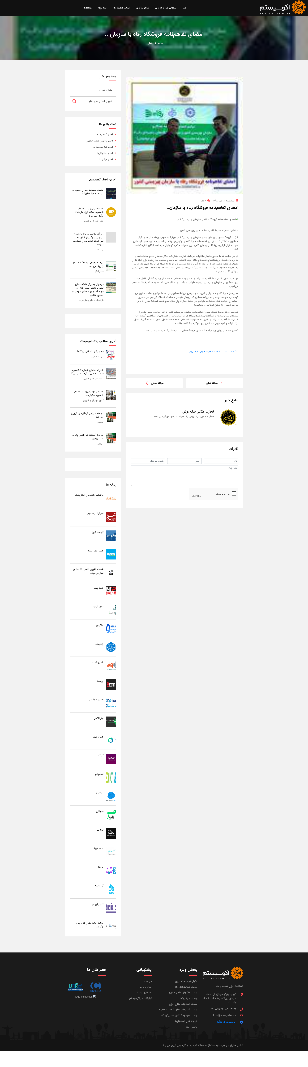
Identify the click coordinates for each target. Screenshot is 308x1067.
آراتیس (99, 625)
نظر (203, 201)
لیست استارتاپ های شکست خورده (178, 1009)
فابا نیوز (99, 830)
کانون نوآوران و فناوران (93, 221)
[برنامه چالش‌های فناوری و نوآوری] (111, 926)
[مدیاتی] (111, 815)
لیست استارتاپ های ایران (183, 1004)
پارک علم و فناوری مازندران (91, 300)
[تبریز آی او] (111, 908)
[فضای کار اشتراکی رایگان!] (111, 355)
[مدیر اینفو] (111, 610)
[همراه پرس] (111, 740)
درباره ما (147, 981)
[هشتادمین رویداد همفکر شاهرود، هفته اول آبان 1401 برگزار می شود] (111, 212)
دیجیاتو (99, 793)
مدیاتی (99, 811)
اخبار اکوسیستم (105, 134)
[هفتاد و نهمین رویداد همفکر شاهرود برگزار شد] (111, 395)
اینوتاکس (98, 718)
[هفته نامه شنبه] (111, 554)
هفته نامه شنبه (95, 551)
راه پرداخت (97, 662)
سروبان (100, 422)
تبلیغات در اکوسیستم (140, 998)
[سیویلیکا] (96, 987)
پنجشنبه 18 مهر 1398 (223, 201)
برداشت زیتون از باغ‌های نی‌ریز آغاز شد (87, 415)
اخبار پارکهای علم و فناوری (99, 141)
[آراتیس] (111, 629)
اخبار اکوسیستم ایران (186, 981)
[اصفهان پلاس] (111, 703)
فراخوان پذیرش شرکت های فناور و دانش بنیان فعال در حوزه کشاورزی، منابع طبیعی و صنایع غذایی (87, 289)
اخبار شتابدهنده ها (103, 147)
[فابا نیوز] (111, 833)
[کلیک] (111, 759)
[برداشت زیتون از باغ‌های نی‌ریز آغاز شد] (111, 417)
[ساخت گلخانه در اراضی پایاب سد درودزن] (111, 438)
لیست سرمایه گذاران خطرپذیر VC (179, 1015)
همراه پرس (97, 737)
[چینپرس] (111, 647)
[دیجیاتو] (111, 796)
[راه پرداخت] (111, 666)
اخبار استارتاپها (105, 153)
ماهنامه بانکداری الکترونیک (89, 495)
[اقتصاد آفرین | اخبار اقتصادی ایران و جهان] (111, 573)
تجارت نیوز (97, 532)
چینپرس (99, 644)
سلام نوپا (98, 848)
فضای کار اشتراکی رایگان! (90, 352)
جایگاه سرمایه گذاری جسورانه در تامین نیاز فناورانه (87, 192)
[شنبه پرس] (111, 591)
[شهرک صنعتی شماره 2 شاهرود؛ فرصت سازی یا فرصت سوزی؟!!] (111, 373)
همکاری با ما (144, 992)
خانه (160, 43)
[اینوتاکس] (111, 722)
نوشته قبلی (212, 383)
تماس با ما (146, 987)
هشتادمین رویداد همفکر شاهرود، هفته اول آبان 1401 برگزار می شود (89, 212)
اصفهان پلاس (96, 700)
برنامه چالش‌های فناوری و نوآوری (89, 924)
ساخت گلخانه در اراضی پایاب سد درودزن (87, 436)
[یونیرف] (75, 987)
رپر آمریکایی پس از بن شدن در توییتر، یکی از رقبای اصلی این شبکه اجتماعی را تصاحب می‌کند (88, 239)
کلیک (100, 755)
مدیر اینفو (99, 271)
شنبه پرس (98, 588)
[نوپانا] (111, 870)
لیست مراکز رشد (188, 998)
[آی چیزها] (111, 889)
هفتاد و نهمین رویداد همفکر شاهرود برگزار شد (88, 393)
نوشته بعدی (157, 383)
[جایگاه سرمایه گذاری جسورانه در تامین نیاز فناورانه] (111, 193)
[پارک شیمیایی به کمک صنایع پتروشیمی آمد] (111, 266)
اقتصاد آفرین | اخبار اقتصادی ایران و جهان (88, 571)
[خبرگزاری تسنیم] (111, 517)
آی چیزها (98, 886)
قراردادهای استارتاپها (186, 1021)
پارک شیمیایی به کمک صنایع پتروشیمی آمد (88, 264)
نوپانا (100, 867)
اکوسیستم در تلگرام (226, 1022)
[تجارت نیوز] (111, 536)
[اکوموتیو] (111, 777)
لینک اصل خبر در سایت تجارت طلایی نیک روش (213, 352)
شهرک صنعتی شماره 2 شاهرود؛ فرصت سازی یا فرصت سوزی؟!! (87, 372)
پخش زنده (191, 1027)
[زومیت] (111, 684)
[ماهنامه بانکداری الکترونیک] (111, 498)
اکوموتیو (99, 774)
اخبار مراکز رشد (105, 160)
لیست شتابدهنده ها (186, 987)
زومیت (100, 250)
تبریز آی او (97, 904)
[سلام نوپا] (111, 852)
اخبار (151, 43)
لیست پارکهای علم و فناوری (182, 992)
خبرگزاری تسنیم (95, 514)
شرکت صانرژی (97, 356)
